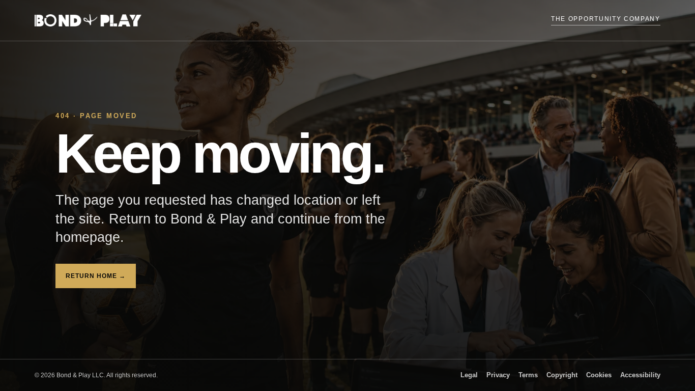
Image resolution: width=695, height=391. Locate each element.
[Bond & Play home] (88, 20)
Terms (528, 375)
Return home (95, 276)
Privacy (498, 375)
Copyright (561, 375)
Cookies (599, 375)
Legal (469, 375)
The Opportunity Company (605, 18)
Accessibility (640, 375)
